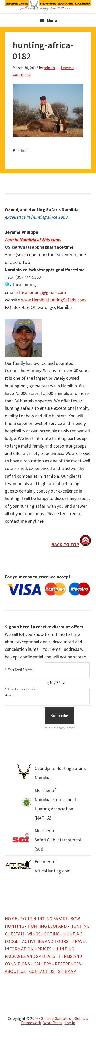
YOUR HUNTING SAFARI (44, 919)
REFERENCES (68, 964)
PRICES (44, 949)
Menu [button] (52, 20)
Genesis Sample (54, 1018)
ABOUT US (15, 971)
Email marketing (53, 727)
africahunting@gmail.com (41, 292)
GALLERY (42, 964)
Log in (70, 1022)
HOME (11, 919)
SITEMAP (67, 971)
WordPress (52, 1022)
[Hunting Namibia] (48, 10)
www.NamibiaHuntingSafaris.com (53, 300)
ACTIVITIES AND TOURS (45, 941)
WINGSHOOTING (43, 934)
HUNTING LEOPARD (47, 926)
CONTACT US (42, 971)
